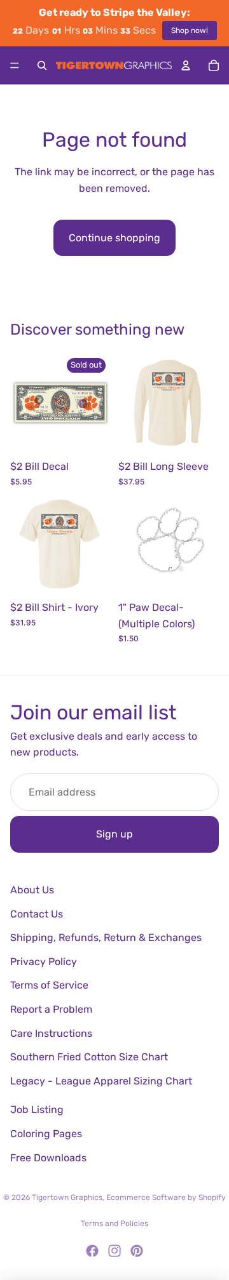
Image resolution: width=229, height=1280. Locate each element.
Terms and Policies (114, 1223)
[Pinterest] (136, 1250)
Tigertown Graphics (67, 1197)
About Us (32, 890)
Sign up (114, 834)
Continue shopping (114, 238)
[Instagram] (114, 1250)
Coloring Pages (46, 1134)
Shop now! (189, 30)
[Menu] (14, 65)
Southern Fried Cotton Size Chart (89, 1057)
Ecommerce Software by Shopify (166, 1197)
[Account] (186, 65)
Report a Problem (51, 1009)
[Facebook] (92, 1250)
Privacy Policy (43, 962)
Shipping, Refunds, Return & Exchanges (106, 937)
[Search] (42, 65)
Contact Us (36, 914)
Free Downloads (48, 1158)
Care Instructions (51, 1033)
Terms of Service (49, 985)
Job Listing (37, 1109)
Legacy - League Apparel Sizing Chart (101, 1081)
